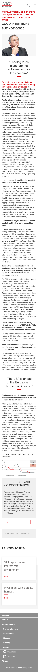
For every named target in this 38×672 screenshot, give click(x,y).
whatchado (11, 652)
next (34, 522)
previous (28, 522)
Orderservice (8, 633)
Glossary (6, 642)
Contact (5, 619)
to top (6, 522)
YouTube (11, 656)
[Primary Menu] (35, 5)
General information (11, 629)
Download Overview (19, 533)
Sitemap (6, 638)
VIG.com (5, 661)
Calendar (5, 615)
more (6, 576)
